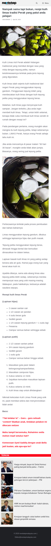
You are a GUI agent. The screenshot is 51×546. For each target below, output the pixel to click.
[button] (37, 3)
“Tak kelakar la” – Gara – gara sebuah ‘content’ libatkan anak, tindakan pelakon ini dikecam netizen (24, 422)
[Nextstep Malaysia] (9, 3)
